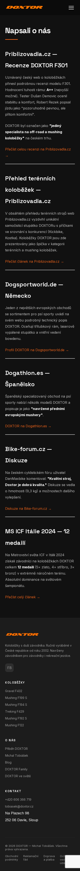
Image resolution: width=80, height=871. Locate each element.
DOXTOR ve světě (18, 776)
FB (9, 668)
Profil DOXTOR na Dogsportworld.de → (37, 350)
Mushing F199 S (16, 698)
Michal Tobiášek (16, 755)
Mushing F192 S (16, 718)
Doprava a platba (49, 857)
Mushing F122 (14, 725)
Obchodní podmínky (11, 857)
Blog (8, 762)
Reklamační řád (30, 857)
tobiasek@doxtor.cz (19, 806)
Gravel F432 (13, 691)
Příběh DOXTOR (16, 748)
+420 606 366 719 (18, 799)
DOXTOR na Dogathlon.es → (28, 426)
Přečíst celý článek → (22, 597)
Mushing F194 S (16, 704)
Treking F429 (14, 711)
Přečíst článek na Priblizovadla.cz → (34, 261)
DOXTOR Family (16, 769)
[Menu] (71, 7)
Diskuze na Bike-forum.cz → (28, 508)
